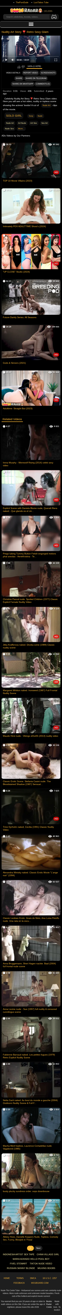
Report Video (30, 73)
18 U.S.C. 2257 (50, 1278)
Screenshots (48, 73)
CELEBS (48, 11)
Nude (40, 116)
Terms (20, 1278)
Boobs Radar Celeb (49, 1304)
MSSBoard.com (39, 1283)
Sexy (31, 116)
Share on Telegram (35, 78)
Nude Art (46, 105)
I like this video (19, 67)
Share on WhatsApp (22, 84)
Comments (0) (43, 84)
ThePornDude (22, 2)
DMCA (33, 1278)
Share (19, 78)
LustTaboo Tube (41, 2)
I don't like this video (23, 67)
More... (21, 129)
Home (7, 1278)
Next (38, 1248)
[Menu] (31, 24)
